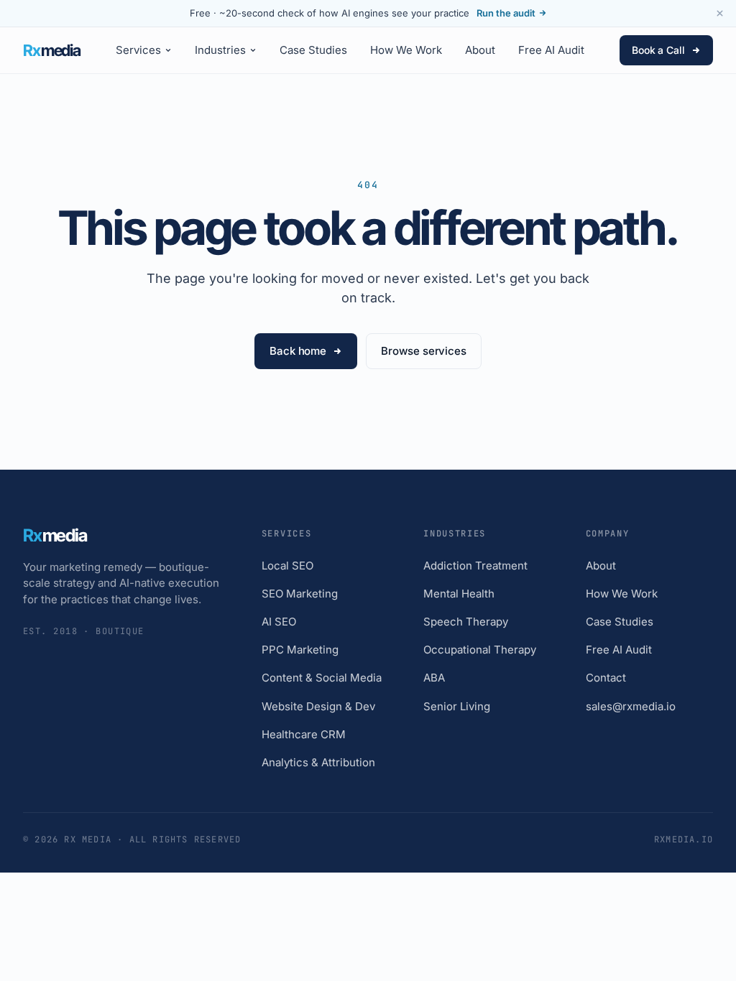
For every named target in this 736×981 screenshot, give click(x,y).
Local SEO (287, 565)
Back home (298, 351)
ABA (434, 677)
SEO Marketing (300, 593)
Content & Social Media (322, 677)
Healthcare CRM (304, 734)
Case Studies (313, 50)
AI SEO (279, 621)
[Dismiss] (719, 13)
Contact (606, 677)
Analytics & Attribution (318, 762)
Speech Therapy (465, 621)
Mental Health (458, 593)
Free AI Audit (551, 50)
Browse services (423, 351)
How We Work (406, 50)
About (480, 50)
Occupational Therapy (479, 649)
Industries (220, 50)
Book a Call (658, 50)
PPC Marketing (300, 649)
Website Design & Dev (318, 706)
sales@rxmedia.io (631, 706)
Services (138, 50)
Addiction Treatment (475, 565)
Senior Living (456, 706)
